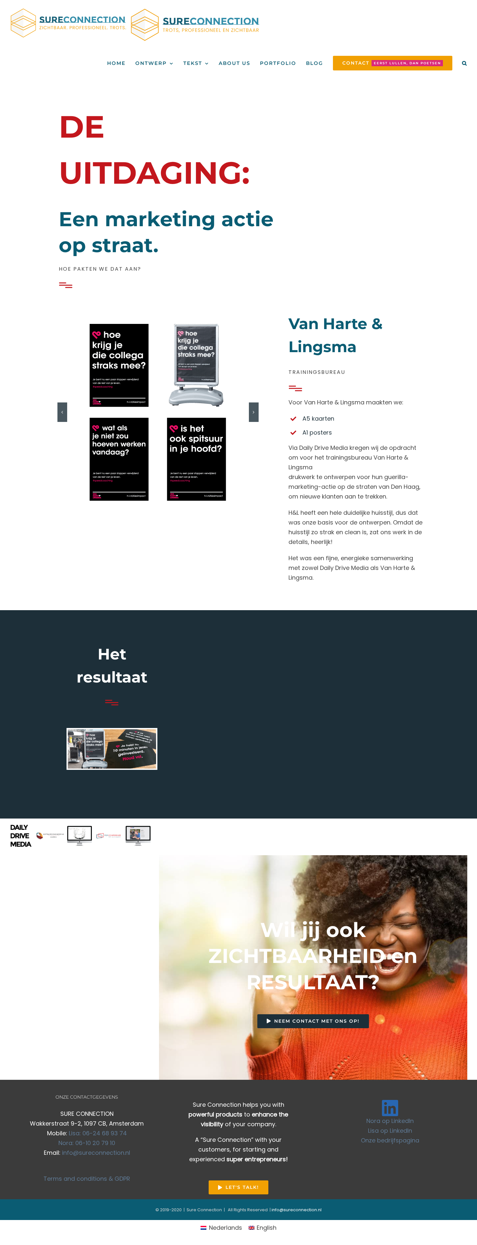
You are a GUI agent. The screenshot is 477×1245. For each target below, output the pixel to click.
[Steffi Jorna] (79, 835)
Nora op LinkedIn (390, 1121)
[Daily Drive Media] (21, 835)
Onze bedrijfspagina (390, 1140)
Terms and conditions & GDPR (86, 1179)
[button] (464, 63)
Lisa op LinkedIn (390, 1131)
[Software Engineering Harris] (50, 835)
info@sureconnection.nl (96, 1153)
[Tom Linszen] (138, 835)
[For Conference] (108, 835)
